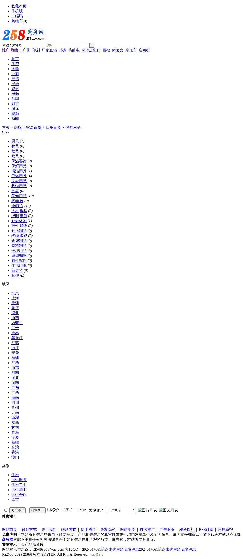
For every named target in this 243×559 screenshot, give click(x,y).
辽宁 (15, 328)
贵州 (15, 407)
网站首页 (9, 529)
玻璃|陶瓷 (19, 236)
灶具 (15, 151)
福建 (15, 358)
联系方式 (68, 529)
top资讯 (96, 554)
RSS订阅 (206, 529)
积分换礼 (186, 529)
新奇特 (17, 270)
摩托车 (131, 50)
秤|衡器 (17, 201)
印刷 (36, 50)
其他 (15, 275)
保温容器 (19, 161)
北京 (15, 293)
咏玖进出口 (91, 50)
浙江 (15, 348)
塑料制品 (19, 246)
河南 (15, 373)
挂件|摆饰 (19, 226)
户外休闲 (19, 221)
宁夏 (15, 437)
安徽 (15, 353)
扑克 (62, 50)
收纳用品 (19, 186)
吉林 (15, 333)
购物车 (17, 21)
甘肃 (15, 427)
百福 (106, 50)
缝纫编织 (19, 256)
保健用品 (19, 196)
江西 (15, 363)
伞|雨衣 (17, 206)
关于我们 (48, 529)
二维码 (17, 16)
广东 (15, 388)
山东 (15, 368)
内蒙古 (17, 323)
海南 (15, 397)
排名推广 (147, 529)
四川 (15, 402)
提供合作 (19, 495)
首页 (5, 127)
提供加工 (19, 490)
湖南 (15, 383)
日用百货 (53, 127)
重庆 (15, 308)
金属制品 (19, 241)
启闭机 (144, 50)
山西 (15, 318)
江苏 (15, 343)
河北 (15, 313)
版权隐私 (108, 529)
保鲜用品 (73, 127)
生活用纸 (19, 266)
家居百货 (33, 127)
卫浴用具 (19, 176)
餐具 (15, 146)
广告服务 (167, 529)
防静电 (74, 50)
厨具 (15, 141)
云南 (15, 412)
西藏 (15, 417)
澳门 (15, 457)
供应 (18, 127)
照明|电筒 (19, 216)
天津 (15, 303)
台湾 (15, 447)
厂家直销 (49, 50)
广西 (15, 393)
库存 (15, 500)
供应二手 (19, 485)
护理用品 (19, 251)
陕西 (15, 422)
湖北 (15, 378)
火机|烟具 (19, 211)
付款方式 (29, 529)
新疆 (15, 442)
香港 (15, 452)
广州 (26, 50)
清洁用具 (19, 171)
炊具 (15, 156)
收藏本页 (19, 6)
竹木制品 (19, 231)
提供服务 (19, 480)
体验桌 (117, 50)
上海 (15, 298)
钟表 (15, 191)
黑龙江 (17, 338)
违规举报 (225, 529)
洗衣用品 (19, 181)
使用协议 (88, 529)
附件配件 (19, 261)
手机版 (17, 11)
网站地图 (127, 529)
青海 (15, 432)
